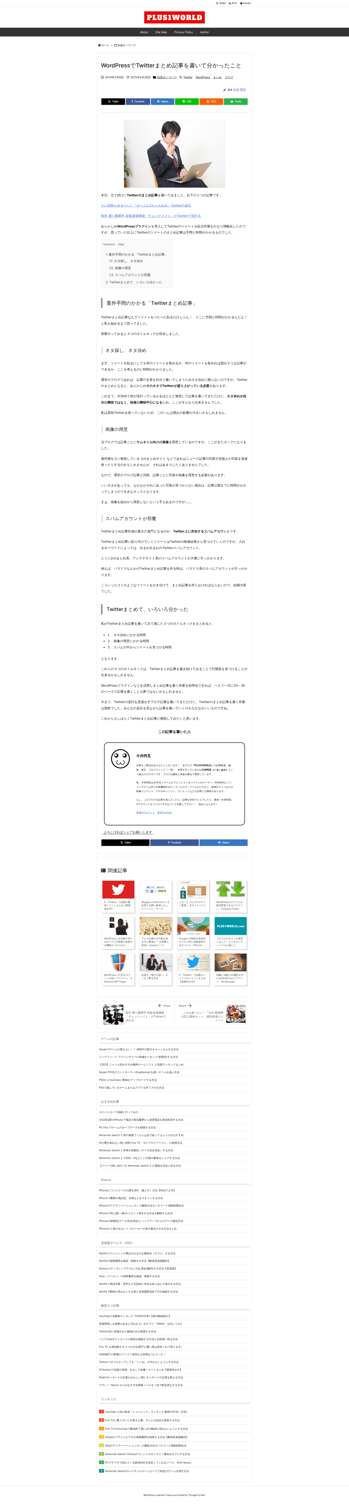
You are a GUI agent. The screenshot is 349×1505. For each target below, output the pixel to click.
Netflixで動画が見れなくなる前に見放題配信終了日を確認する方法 (138, 1291)
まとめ (217, 77)
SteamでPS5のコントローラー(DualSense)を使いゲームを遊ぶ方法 (139, 1072)
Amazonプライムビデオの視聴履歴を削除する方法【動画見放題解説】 (147, 1437)
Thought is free (196, 1495)
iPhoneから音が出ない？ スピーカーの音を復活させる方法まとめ (138, 1228)
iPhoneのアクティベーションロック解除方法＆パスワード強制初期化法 (141, 1205)
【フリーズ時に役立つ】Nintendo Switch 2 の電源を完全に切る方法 (140, 1165)
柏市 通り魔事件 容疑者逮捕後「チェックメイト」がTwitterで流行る (151, 216)
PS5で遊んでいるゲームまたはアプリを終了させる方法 (131, 1087)
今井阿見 (143, 756)
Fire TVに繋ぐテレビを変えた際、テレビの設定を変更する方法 (142, 1420)
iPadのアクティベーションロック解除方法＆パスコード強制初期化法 (145, 1445)
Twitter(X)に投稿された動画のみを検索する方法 (127, 1331)
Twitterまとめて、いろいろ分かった (134, 282)
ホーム (105, 45)
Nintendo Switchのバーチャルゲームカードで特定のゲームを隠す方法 (147, 1471)
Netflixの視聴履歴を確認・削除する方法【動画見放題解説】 (134, 1260)
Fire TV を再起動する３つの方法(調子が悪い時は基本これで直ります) (140, 1346)
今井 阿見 (239, 89)
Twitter (187, 77)
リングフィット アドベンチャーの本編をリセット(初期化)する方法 (138, 1056)
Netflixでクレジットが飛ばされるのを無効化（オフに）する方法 (137, 1253)
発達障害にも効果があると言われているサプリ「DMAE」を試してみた (141, 1323)
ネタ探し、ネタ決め (126, 261)
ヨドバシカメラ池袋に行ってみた (118, 1112)
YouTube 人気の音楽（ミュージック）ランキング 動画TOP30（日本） (147, 1411)
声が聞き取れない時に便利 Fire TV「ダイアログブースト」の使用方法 (140, 1142)
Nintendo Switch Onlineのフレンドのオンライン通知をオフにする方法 (147, 1454)
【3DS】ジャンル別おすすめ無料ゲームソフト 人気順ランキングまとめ (141, 1064)
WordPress (203, 77)
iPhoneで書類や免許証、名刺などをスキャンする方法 (131, 1198)
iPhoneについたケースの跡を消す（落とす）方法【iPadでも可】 (137, 1190)
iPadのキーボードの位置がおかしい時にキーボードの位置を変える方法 (141, 1377)
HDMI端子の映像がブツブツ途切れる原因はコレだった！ (132, 1354)
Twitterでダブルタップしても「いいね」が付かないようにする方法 (139, 1362)
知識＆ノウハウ (127, 45)
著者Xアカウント (145, 812)
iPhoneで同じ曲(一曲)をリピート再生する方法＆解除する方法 (136, 1213)
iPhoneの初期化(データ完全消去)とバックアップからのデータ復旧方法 (141, 1220)
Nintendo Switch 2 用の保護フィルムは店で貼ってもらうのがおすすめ (141, 1135)
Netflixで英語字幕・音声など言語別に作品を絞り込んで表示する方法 (140, 1283)
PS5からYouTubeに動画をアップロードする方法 (128, 1079)
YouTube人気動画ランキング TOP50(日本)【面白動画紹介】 (135, 1316)
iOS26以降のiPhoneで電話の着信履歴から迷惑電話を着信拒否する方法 (141, 1119)
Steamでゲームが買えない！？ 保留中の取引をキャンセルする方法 (139, 1049)
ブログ (229, 77)
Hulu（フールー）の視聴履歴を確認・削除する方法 (129, 1276)
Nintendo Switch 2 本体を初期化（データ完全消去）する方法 (136, 1150)
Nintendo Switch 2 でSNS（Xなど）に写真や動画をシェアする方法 (139, 1158)
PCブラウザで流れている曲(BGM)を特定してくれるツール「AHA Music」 (149, 1462)
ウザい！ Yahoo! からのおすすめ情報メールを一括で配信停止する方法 (141, 1385)
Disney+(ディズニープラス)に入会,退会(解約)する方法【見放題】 (138, 1268)
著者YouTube (164, 812)
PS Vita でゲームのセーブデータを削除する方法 (127, 1127)
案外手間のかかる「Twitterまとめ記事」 (137, 254)
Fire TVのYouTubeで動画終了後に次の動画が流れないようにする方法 (146, 1428)
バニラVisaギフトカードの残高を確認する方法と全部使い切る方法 (138, 1339)
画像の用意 (120, 268)
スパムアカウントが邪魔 (129, 275)
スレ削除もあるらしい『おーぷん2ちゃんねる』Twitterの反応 (146, 205)
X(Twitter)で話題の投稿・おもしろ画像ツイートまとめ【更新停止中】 (140, 1369)
